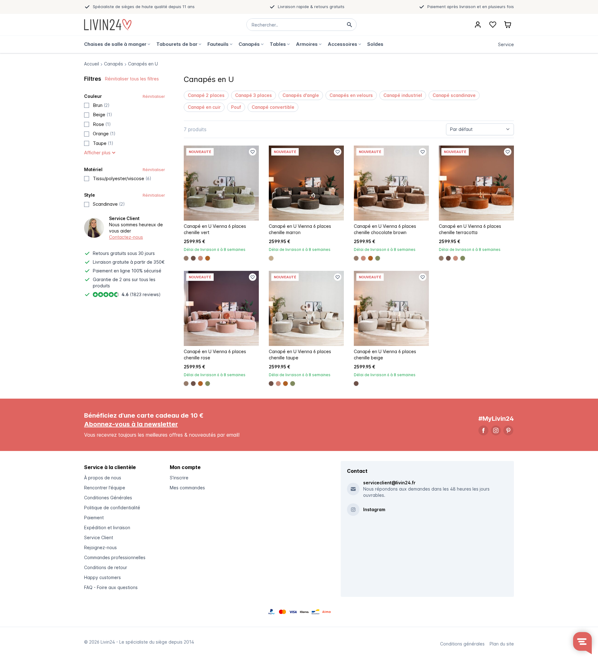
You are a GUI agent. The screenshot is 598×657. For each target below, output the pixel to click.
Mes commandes (187, 487)
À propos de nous (102, 477)
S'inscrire (179, 477)
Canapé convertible (273, 107)
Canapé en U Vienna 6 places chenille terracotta (470, 229)
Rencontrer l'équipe (104, 487)
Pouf (236, 107)
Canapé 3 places (253, 95)
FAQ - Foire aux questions (111, 587)
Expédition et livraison (107, 527)
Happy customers (102, 577)
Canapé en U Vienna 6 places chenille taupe (300, 354)
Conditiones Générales (108, 497)
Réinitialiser (154, 96)
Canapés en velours (351, 95)
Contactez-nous (126, 237)
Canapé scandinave (454, 95)
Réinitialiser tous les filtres (132, 78)
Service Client (98, 537)
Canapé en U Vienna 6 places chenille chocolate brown (385, 229)
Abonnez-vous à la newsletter (131, 424)
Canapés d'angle (300, 95)
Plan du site (502, 643)
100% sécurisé (146, 270)
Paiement (94, 517)
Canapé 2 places (206, 95)
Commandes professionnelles (114, 557)
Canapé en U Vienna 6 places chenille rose (215, 354)
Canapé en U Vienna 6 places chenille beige (385, 354)
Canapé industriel (402, 95)
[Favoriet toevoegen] (252, 152)
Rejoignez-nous (100, 547)
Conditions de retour (105, 567)
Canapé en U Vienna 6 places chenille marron (300, 229)
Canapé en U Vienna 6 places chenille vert (215, 229)
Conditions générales (462, 643)
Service (506, 44)
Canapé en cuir (204, 107)
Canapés (113, 63)
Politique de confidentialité (112, 507)
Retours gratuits (109, 253)
